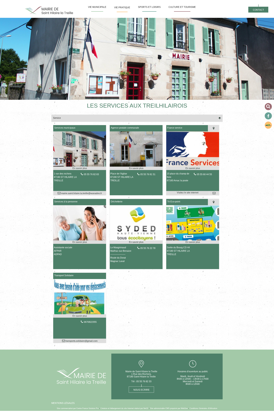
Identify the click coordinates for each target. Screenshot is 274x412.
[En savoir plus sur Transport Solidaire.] (79, 316)
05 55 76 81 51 (147, 174)
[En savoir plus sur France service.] (192, 168)
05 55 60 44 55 (204, 174)
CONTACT (258, 10)
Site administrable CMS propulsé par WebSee (169, 408)
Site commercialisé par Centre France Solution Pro (78, 408)
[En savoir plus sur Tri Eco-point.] (192, 242)
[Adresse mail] (214, 193)
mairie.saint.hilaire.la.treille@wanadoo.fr (81, 193)
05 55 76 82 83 (91, 174)
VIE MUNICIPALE (97, 7)
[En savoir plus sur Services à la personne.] (79, 242)
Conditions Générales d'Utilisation (203, 408)
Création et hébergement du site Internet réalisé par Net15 (124, 408)
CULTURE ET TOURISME (182, 7)
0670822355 (90, 322)
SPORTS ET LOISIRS (149, 7)
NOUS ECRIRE (141, 390)
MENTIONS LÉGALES (63, 403)
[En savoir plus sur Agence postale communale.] (136, 168)
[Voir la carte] (213, 128)
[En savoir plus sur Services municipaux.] (79, 168)
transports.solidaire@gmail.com (81, 341)
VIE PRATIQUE (122, 7)
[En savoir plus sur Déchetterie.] (136, 242)
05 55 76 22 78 (147, 248)
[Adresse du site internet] (187, 193)
